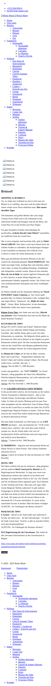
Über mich (11, 23)
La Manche (23, 53)
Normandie (17, 43)
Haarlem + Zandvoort (17, 82)
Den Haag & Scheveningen (18, 62)
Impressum (6, 568)
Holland (10, 58)
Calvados (22, 51)
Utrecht (15, 71)
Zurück (4, 552)
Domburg (16, 99)
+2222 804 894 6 (14, 8)
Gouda (15, 91)
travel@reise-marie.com (17, 11)
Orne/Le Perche (25, 56)
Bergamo (16, 109)
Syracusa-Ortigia (25, 145)
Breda (15, 97)
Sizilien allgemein (22, 120)
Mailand (16, 114)
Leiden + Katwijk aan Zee (19, 87)
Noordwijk (17, 94)
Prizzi (20, 137)
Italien (9, 107)
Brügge (15, 30)
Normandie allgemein (23, 47)
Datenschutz (22, 568)
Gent (14, 35)
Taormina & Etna (26, 142)
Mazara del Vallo (25, 140)
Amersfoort (17, 102)
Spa (14, 38)
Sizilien (15, 117)
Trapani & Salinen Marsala (25, 128)
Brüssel (15, 33)
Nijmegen (16, 104)
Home (9, 20)
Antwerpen (17, 28)
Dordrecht (17, 79)
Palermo (22, 132)
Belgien (10, 25)
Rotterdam (17, 69)
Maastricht (17, 66)
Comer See (17, 112)
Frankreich (11, 41)
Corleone (22, 135)
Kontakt (10, 147)
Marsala (21, 124)
